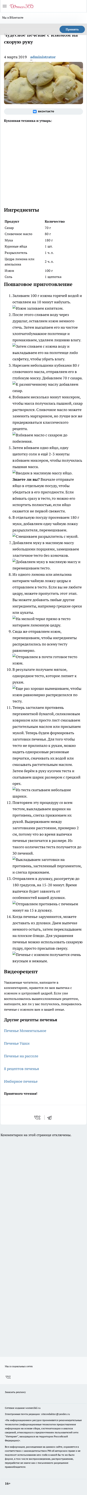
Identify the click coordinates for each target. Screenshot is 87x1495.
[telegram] (51, 1118)
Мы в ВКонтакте (13, 17)
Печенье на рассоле (21, 1056)
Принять (72, 29)
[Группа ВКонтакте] (43, 111)
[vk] (37, 1118)
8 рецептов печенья (21, 1068)
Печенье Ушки (17, 1043)
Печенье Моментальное (25, 1030)
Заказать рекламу (15, 1392)
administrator (43, 56)
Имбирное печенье (21, 1081)
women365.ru (33, 1407)
